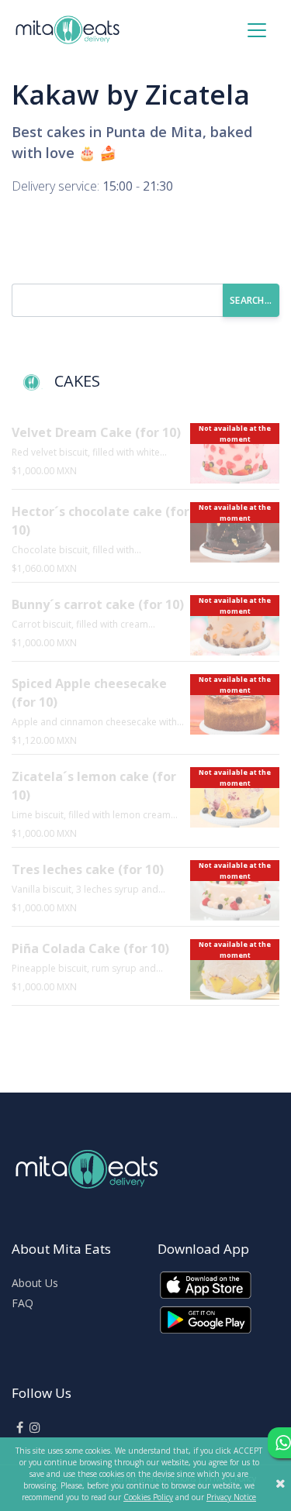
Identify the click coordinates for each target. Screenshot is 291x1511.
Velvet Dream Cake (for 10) (96, 432)
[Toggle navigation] (257, 30)
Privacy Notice (231, 1497)
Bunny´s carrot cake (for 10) (98, 604)
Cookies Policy (148, 1497)
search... (251, 299)
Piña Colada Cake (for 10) (90, 948)
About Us (35, 1282)
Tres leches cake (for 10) (88, 869)
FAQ (22, 1303)
